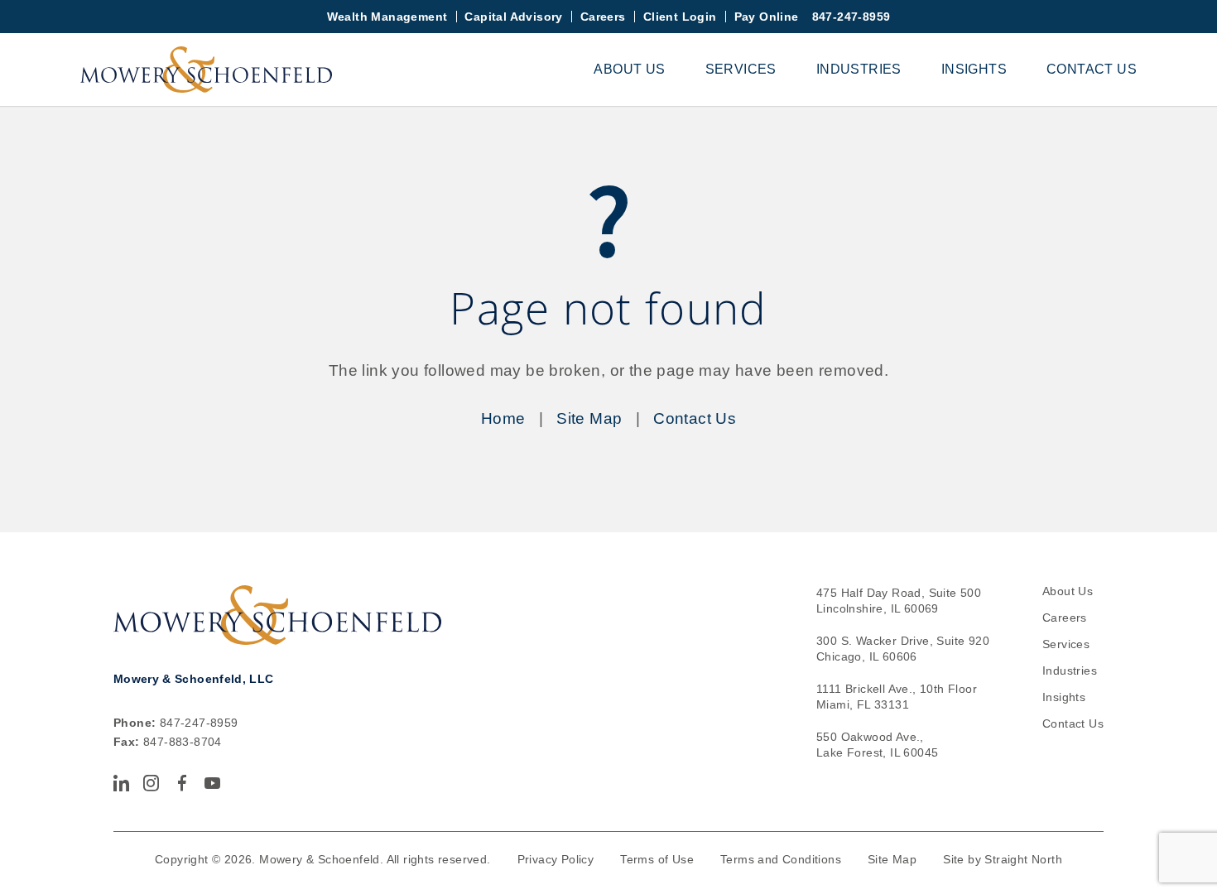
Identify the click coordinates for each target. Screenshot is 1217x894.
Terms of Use (657, 859)
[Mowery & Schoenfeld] (206, 70)
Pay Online (766, 16)
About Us (629, 69)
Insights (974, 69)
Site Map (589, 418)
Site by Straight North (1002, 859)
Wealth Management (387, 16)
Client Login (680, 16)
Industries (859, 69)
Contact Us (1091, 69)
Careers (603, 16)
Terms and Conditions (780, 859)
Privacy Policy (555, 859)
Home (503, 418)
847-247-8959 (851, 16)
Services (741, 69)
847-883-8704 (182, 741)
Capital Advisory (513, 16)
